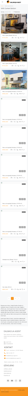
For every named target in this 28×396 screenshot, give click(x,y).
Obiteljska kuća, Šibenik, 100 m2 (9, 259)
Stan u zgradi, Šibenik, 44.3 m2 (9, 35)
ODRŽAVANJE (7, 371)
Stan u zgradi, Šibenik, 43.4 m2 (9, 63)
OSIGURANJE (7, 373)
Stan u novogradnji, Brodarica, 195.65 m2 (12, 203)
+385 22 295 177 (10, 353)
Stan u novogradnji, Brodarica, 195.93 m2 (12, 119)
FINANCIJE (7, 375)
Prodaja (23, 184)
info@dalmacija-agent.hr (12, 355)
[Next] (18, 298)
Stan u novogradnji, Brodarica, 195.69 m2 (12, 91)
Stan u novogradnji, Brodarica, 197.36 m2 (12, 231)
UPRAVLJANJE (8, 369)
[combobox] (9, 12)
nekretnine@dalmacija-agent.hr (13, 358)
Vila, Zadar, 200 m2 (6, 287)
